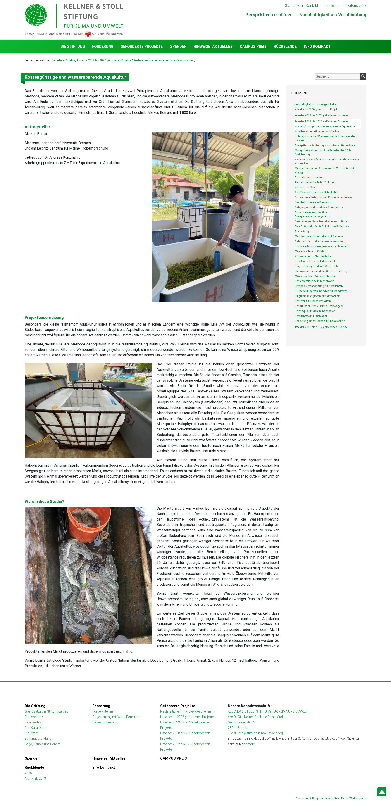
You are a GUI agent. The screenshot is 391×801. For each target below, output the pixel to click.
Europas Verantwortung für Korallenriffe (319, 286)
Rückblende (285, 46)
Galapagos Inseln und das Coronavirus (319, 207)
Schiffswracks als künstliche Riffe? (316, 192)
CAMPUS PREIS (253, 46)
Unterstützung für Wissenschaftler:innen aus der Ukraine (325, 138)
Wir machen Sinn (305, 187)
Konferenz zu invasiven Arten (313, 301)
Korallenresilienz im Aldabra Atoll (315, 261)
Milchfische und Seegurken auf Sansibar (319, 236)
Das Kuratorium (36, 728)
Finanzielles (33, 722)
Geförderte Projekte (142, 46)
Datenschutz (356, 5)
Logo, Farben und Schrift (42, 744)
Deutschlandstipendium (309, 177)
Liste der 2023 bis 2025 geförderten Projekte (321, 115)
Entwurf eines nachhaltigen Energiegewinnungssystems (312, 214)
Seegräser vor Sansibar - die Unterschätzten (321, 221)
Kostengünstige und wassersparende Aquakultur (164, 60)
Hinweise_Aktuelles (213, 46)
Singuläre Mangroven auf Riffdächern (318, 296)
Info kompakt (317, 46)
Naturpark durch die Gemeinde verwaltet (319, 241)
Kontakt (312, 5)
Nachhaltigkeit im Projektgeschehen (316, 104)
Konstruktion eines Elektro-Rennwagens (319, 306)
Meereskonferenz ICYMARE (311, 251)
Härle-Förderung (104, 722)
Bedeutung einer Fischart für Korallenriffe (320, 321)
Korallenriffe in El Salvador (311, 316)
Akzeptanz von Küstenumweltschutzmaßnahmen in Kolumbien (327, 161)
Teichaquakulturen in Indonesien (315, 311)
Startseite (292, 5)
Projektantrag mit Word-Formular (116, 717)
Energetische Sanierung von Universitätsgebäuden (326, 145)
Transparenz (34, 717)
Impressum (332, 5)
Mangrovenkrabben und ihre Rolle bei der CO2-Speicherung (323, 152)
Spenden (178, 46)
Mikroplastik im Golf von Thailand (315, 276)
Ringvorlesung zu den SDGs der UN (316, 266)
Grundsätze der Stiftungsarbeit (46, 711)
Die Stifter (31, 733)
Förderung (102, 46)
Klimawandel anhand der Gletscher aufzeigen (322, 271)
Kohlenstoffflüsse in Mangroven (314, 281)
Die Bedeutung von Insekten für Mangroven (321, 291)
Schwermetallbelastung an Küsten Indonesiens (324, 197)
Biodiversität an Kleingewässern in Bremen (321, 246)
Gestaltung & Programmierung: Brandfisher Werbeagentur (331, 798)
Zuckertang (302, 231)
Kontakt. (249, 744)
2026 (28, 773)
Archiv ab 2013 (35, 778)
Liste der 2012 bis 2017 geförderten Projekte (321, 327)
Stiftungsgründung (38, 738)
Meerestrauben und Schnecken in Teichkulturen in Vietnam (325, 170)
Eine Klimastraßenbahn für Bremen (316, 182)
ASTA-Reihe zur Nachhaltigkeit (314, 256)
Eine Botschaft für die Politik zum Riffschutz (322, 226)
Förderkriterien (102, 711)
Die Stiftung (73, 46)
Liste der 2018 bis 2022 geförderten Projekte (104, 60)
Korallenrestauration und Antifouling (317, 131)
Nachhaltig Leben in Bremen (312, 202)
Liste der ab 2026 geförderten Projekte (317, 109)
